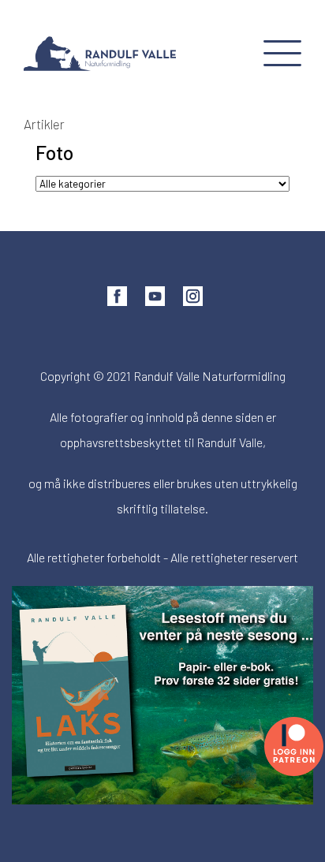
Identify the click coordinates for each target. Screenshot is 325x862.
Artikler (44, 124)
